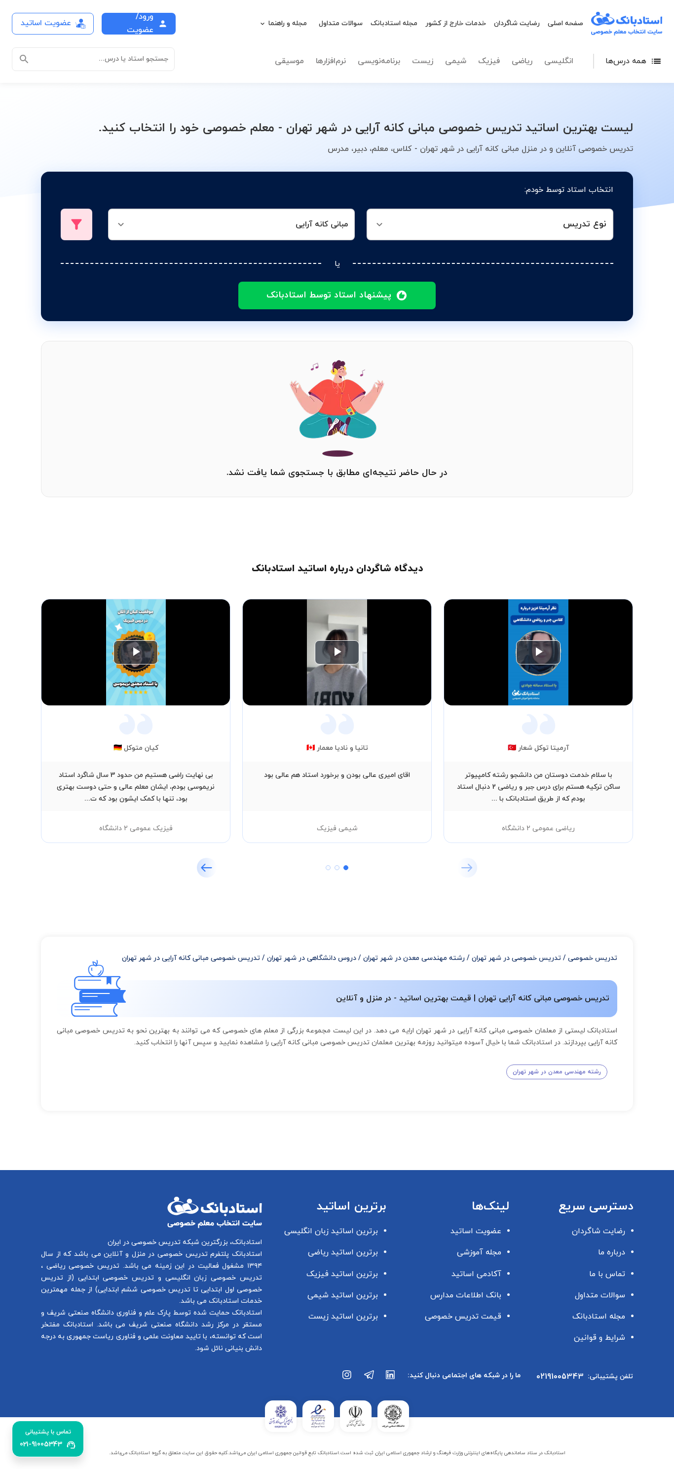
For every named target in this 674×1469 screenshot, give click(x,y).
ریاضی (522, 61)
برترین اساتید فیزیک (342, 1274)
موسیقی (289, 61)
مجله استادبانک (394, 23)
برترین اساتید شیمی (342, 1295)
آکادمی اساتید (476, 1274)
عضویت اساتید (475, 1231)
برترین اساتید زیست (343, 1316)
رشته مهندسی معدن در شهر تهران (414, 958)
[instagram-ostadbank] (347, 1380)
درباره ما (611, 1252)
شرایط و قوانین (599, 1337)
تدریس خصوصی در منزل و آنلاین (154, 1254)
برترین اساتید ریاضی (343, 1252)
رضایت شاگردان (517, 23)
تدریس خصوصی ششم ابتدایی (144, 1289)
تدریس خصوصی (592, 958)
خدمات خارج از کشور (455, 23)
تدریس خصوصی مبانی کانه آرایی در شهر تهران (191, 958)
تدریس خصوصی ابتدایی (114, 1278)
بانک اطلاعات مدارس (465, 1295)
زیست (422, 61)
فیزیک (489, 61)
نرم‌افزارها (331, 61)
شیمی (455, 61)
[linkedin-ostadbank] (391, 1380)
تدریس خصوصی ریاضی (81, 1266)
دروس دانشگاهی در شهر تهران (311, 958)
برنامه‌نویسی (379, 61)
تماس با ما (607, 1274)
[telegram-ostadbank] (369, 1380)
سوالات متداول (341, 23)
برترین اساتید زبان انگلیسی (331, 1231)
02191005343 (560, 1376)
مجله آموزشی (479, 1252)
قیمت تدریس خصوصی (463, 1316)
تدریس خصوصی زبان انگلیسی (211, 1278)
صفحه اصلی (565, 23)
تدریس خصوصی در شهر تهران (516, 958)
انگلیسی (558, 61)
